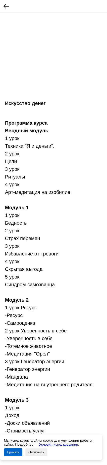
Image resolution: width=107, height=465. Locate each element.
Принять (13, 452)
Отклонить (36, 452)
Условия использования (58, 444)
